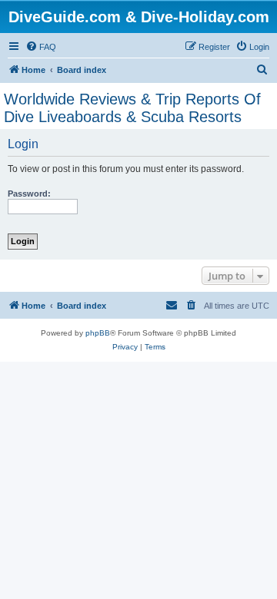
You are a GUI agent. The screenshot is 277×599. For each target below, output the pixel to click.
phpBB (97, 333)
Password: (29, 193)
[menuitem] (40, 47)
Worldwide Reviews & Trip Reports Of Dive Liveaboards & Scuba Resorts (132, 108)
